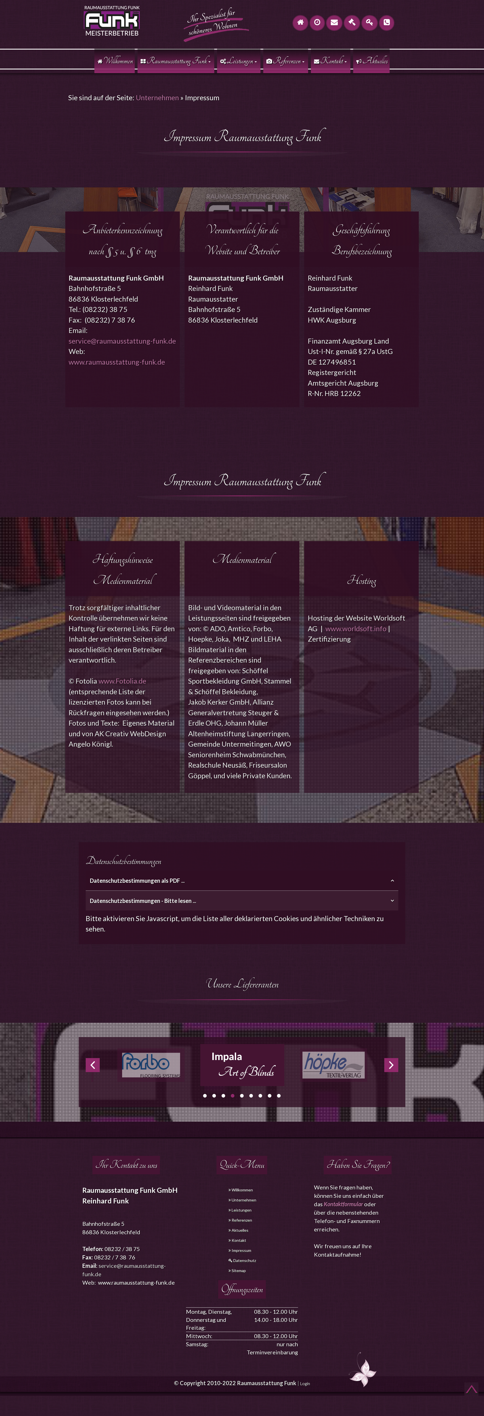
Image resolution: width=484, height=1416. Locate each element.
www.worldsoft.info (356, 628)
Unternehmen (157, 97)
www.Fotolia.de (122, 681)
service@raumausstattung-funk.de (122, 341)
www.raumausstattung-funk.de (117, 362)
